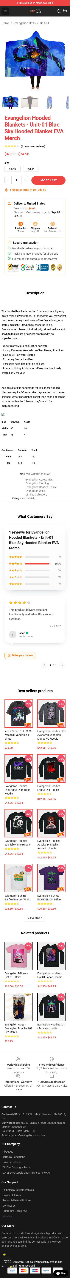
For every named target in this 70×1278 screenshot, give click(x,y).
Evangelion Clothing (37, 483)
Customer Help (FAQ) (15, 1210)
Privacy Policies (12, 1162)
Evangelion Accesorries (39, 479)
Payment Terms (12, 1195)
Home (5, 23)
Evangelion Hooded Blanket (41, 487)
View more (35, 918)
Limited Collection (36, 494)
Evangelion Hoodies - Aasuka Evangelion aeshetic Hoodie (49, 844)
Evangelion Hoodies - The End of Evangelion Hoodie (17, 790)
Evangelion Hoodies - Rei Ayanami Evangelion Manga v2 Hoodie (51, 735)
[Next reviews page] (62, 665)
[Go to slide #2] (30, 102)
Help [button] (63, 1273)
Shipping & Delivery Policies (18, 1189)
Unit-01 (44, 23)
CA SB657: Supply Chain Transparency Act (27, 1172)
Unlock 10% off (7, 1261)
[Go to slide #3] (49, 102)
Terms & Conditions (14, 1156)
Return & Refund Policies (17, 1200)
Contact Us (9, 1205)
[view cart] (65, 11)
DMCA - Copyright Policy (17, 1167)
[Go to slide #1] (10, 102)
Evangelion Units (25, 23)
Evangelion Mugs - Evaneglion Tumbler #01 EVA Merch (18, 1028)
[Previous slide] (7, 61)
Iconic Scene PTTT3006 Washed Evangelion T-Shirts (18, 735)
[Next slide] (63, 61)
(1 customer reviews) (33, 146)
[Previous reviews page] (44, 665)
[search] (59, 11)
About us (8, 1151)
